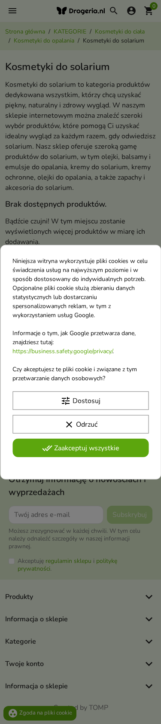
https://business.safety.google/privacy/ (62, 351)
